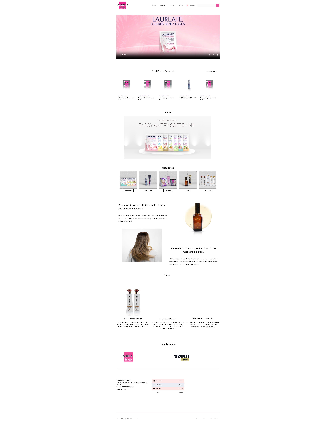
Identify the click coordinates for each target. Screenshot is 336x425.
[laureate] (122, 5)
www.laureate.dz (121, 389)
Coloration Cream (143, 95)
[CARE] (188, 180)
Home (154, 5)
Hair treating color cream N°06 (146, 98)
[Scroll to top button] (332, 421)
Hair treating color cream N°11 (167, 98)
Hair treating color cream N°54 (208, 98)
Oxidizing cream (122, 95)
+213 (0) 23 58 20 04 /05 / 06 (125, 387)
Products (172, 5)
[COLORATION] (148, 180)
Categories (163, 5)
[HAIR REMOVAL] (128, 180)
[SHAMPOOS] (207, 180)
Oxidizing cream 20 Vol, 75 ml (126, 98)
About (181, 5)
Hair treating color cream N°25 (187, 98)
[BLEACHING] (168, 180)
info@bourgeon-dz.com (124, 380)
